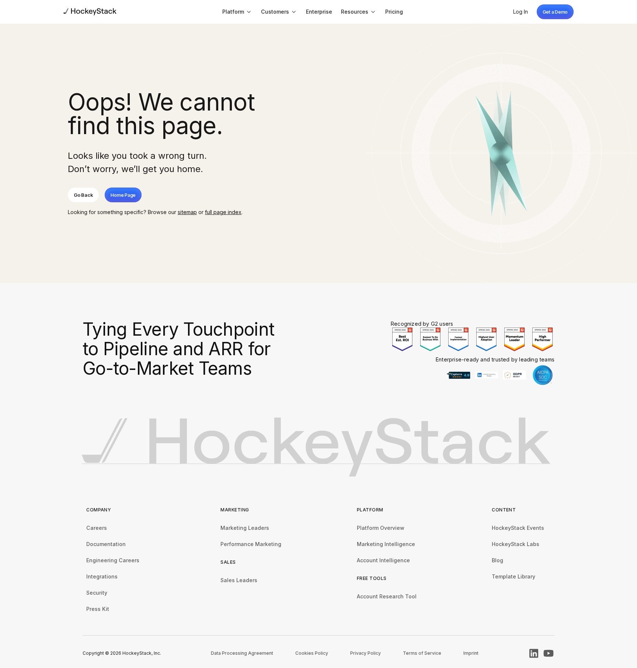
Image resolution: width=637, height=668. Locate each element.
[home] (89, 11)
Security (96, 593)
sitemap (187, 212)
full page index (223, 212)
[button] (237, 12)
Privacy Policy (365, 653)
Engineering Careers (112, 560)
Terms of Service (422, 653)
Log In (520, 11)
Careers (96, 528)
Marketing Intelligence (386, 544)
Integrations (102, 576)
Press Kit (97, 609)
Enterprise (319, 11)
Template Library (513, 576)
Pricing (394, 11)
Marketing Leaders (244, 528)
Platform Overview (380, 528)
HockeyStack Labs (515, 544)
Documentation (106, 544)
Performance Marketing (250, 544)
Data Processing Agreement (242, 653)
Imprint (470, 653)
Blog (497, 560)
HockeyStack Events (518, 528)
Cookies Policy (311, 653)
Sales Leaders (238, 580)
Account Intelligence (383, 560)
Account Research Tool (387, 596)
